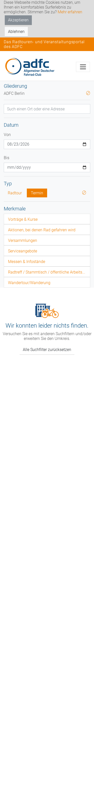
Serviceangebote (22, 251)
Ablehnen (16, 31)
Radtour (15, 193)
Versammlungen (22, 240)
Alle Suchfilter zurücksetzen (47, 349)
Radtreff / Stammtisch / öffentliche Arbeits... (46, 272)
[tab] (47, 219)
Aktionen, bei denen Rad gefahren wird (41, 230)
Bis (6, 157)
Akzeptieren (18, 20)
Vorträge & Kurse (23, 219)
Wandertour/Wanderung (29, 282)
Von (7, 134)
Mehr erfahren (70, 12)
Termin (37, 193)
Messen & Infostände (26, 261)
